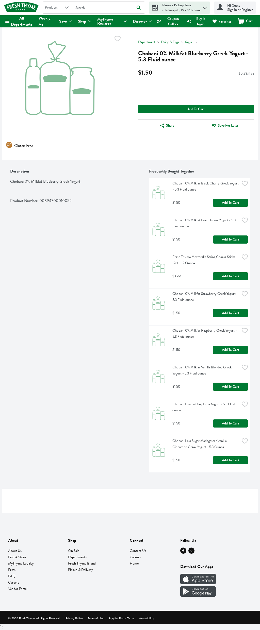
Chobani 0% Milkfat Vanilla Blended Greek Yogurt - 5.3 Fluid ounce (202, 370)
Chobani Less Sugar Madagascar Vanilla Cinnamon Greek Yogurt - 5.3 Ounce (200, 444)
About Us (15, 550)
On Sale (73, 550)
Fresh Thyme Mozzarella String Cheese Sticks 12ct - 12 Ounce (204, 260)
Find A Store (17, 557)
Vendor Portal (17, 588)
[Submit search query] (139, 8)
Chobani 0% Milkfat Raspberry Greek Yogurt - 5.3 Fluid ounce (205, 333)
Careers (13, 582)
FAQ (11, 576)
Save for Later (228, 125)
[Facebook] (183, 552)
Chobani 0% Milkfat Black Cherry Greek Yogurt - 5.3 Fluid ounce (205, 186)
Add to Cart (196, 109)
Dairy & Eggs (170, 42)
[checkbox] (117, 39)
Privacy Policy (74, 618)
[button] (205, 6)
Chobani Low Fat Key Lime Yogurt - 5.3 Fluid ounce (204, 407)
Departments (77, 557)
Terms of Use (95, 618)
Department (146, 42)
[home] (22, 7)
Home (134, 563)
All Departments (21, 21)
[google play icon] (198, 595)
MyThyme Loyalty (21, 563)
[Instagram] (191, 552)
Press (11, 569)
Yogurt (189, 42)
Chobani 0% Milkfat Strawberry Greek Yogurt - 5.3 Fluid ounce (205, 296)
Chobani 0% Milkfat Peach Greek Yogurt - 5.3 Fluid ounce (204, 223)
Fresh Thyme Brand (82, 563)
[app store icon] (198, 583)
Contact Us (138, 550)
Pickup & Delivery (80, 569)
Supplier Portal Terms (121, 618)
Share (170, 125)
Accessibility (146, 618)
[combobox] (57, 8)
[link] (170, 21)
